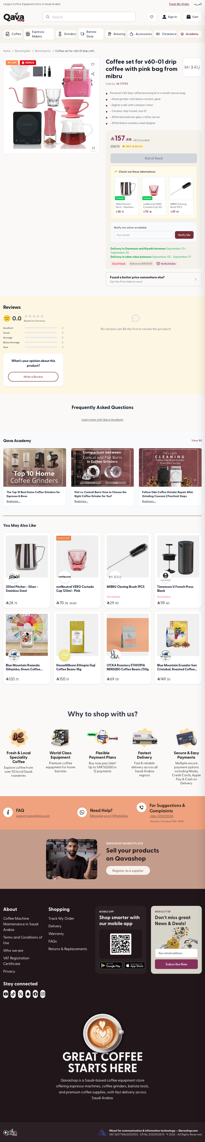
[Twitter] (20, 994)
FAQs (52, 941)
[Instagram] (42, 994)
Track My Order (179, 4)
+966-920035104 (161, 816)
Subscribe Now (176, 964)
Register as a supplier (128, 870)
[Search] (48, 17)
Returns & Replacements (67, 948)
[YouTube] (5, 994)
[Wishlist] (152, 17)
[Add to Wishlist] (93, 64)
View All (196, 440)
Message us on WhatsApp (109, 815)
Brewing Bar (23, 51)
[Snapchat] (27, 994)
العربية (198, 4)
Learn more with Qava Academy (102, 419)
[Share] (93, 74)
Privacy (9, 971)
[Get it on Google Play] (110, 965)
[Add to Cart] (44, 603)
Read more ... (13, 501)
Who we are (13, 950)
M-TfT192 (122, 84)
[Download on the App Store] (135, 965)
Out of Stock (154, 158)
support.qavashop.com (33, 815)
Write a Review (33, 377)
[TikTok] (13, 994)
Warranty (56, 933)
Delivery (54, 925)
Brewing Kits (43, 51)
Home (7, 51)
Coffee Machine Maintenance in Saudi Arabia (20, 924)
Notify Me (184, 235)
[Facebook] (35, 994)
